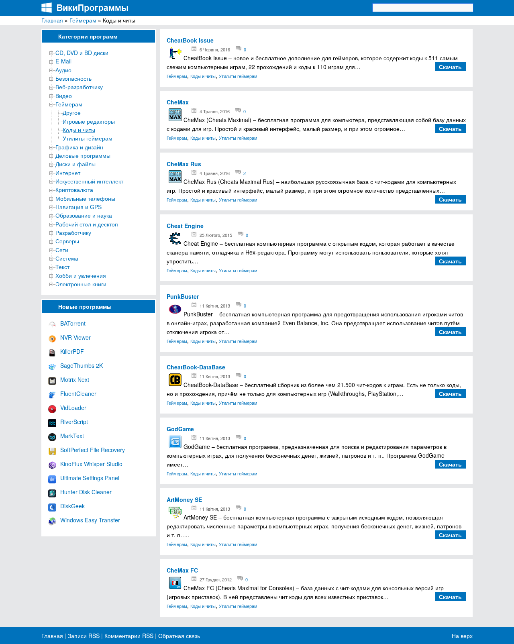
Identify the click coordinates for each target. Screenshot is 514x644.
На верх (462, 636)
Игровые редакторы (89, 121)
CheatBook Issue (190, 40)
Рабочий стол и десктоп (86, 224)
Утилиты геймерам (87, 138)
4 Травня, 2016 (215, 111)
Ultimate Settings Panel (89, 478)
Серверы (67, 241)
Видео (63, 96)
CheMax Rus (184, 164)
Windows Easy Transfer (90, 520)
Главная (52, 20)
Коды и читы (79, 130)
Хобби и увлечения (80, 275)
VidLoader (73, 408)
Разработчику (73, 232)
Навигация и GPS (78, 207)
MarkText (72, 436)
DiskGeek (72, 506)
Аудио (63, 70)
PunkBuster (183, 296)
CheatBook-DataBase (196, 367)
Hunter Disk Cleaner (86, 492)
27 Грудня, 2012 (216, 579)
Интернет (67, 173)
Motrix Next (74, 379)
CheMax (178, 102)
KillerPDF (72, 351)
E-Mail (63, 61)
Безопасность (73, 78)
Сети (61, 250)
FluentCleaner (78, 393)
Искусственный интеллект (89, 181)
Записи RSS (84, 636)
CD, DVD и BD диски (81, 53)
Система (66, 258)
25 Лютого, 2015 (216, 235)
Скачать (450, 67)
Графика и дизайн (79, 147)
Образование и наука (83, 215)
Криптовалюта (74, 189)
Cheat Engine (185, 226)
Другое (72, 112)
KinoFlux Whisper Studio (91, 464)
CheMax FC (182, 570)
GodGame (180, 429)
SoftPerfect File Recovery (92, 450)
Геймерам (82, 20)
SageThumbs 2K (81, 365)
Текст (62, 267)
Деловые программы (82, 155)
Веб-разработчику (79, 87)
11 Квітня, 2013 (215, 305)
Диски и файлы (75, 164)
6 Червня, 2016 (215, 49)
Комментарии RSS (128, 636)
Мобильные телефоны (85, 198)
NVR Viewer (75, 337)
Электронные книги (80, 284)
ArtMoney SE (184, 499)
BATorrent (73, 323)
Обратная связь (178, 636)
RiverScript (74, 422)
